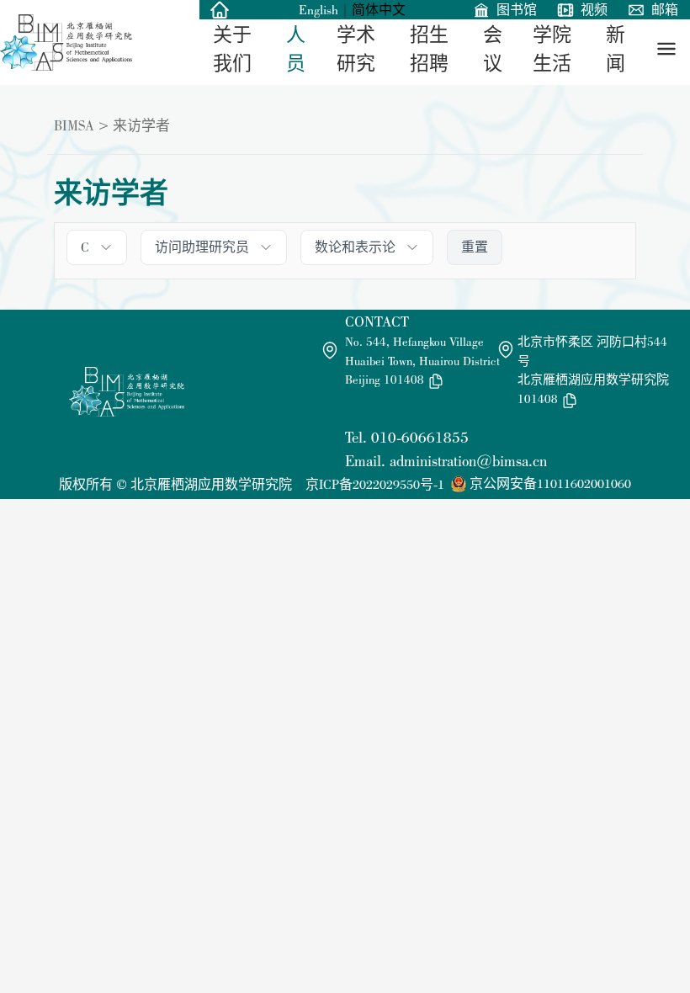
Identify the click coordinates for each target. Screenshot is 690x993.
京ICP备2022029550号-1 (374, 484)
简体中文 (379, 10)
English (318, 10)
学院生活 (552, 49)
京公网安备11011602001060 (550, 483)
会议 (492, 49)
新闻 (615, 49)
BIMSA (74, 125)
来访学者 (141, 125)
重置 (474, 247)
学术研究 (356, 49)
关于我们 (232, 49)
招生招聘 (429, 49)
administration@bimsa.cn (468, 460)
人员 (295, 49)
